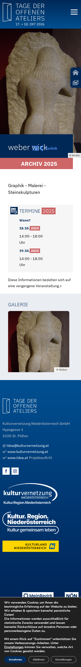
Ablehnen (39, 659)
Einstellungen (14, 647)
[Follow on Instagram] (15, 471)
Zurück (51, 148)
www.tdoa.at (17, 457)
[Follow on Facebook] (6, 471)
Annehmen (15, 659)
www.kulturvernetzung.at (27, 451)
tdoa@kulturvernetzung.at (28, 445)
